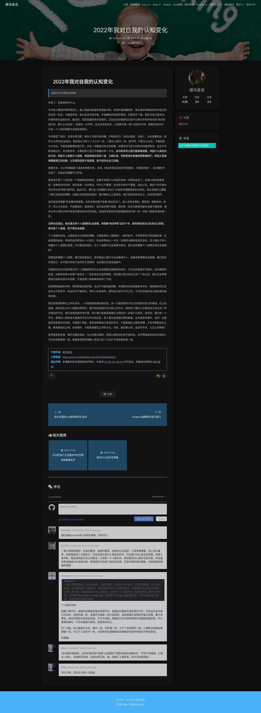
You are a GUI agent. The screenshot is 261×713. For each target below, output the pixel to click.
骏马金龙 (67, 352)
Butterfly (139, 704)
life (150, 38)
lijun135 (65, 546)
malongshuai (67, 576)
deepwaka (66, 530)
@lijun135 (69, 580)
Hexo (125, 704)
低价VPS (183, 124)
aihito (63, 648)
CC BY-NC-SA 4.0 (113, 362)
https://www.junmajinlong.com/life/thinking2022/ (89, 357)
